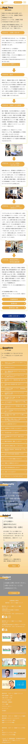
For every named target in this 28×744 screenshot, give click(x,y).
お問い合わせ (17, 2)
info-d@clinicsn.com (20, 626)
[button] (2, 548)
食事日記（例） (14, 308)
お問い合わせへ (14, 316)
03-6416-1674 (8, 626)
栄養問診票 (14, 299)
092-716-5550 (8, 613)
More (14, 566)
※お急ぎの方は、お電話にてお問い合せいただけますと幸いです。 (11, 64)
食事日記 (14, 303)
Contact (14, 593)
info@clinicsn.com (19, 613)
